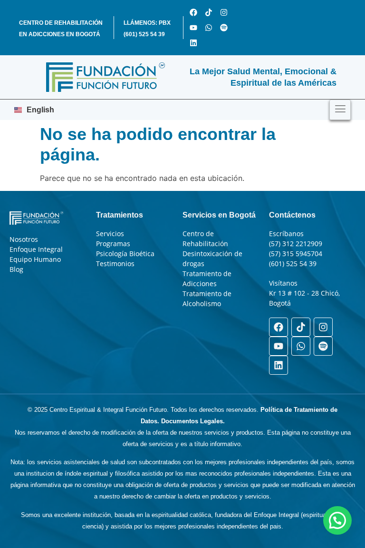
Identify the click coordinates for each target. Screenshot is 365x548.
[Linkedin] (193, 42)
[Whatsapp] (208, 27)
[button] (337, 520)
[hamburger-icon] (340, 110)
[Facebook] (193, 12)
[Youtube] (193, 27)
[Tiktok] (208, 12)
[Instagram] (223, 12)
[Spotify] (223, 27)
